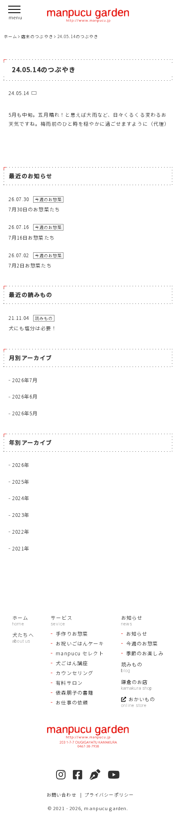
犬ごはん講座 (72, 662)
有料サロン (69, 682)
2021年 (20, 548)
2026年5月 (25, 413)
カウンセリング (74, 672)
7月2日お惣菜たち (30, 265)
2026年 (20, 464)
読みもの (131, 664)
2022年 (20, 531)
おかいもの (142, 698)
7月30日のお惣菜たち (34, 209)
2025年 (20, 481)
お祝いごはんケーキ (80, 643)
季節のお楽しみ (145, 653)
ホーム (20, 617)
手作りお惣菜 (72, 633)
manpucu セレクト (80, 653)
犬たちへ (23, 634)
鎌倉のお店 (134, 681)
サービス (61, 617)
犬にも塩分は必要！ (33, 327)
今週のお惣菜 (142, 643)
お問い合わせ (62, 794)
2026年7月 (25, 379)
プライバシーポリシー (109, 794)
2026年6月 (25, 396)
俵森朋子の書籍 (74, 692)
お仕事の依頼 (72, 702)
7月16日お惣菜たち (32, 237)
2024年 (20, 497)
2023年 (20, 514)
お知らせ (131, 617)
